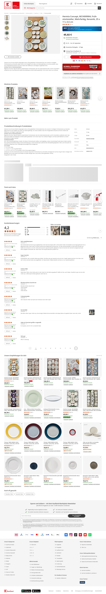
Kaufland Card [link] (59, 550)
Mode (7, 561)
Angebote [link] (58, 544)
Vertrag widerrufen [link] (36, 572)
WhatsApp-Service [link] (60, 569)
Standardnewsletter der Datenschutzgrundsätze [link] (32, 520)
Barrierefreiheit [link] (98, 591)
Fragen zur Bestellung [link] (36, 567)
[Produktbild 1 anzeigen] (7, 17)
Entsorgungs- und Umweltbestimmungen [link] (84, 591)
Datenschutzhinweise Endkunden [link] (90, 561)
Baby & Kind (9, 555)
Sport (7, 566)
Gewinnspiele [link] (59, 561)
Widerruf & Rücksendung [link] (37, 570)
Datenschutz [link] (66, 591)
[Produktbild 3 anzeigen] (7, 28)
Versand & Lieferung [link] (36, 578)
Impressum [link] (51, 591)
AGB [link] (72, 591)
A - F (32, 547)
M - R (32, 553)
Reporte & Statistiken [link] (87, 544)
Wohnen (8, 558)
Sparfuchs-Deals (10, 544)
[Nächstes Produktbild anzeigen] (100, 230)
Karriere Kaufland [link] (86, 570)
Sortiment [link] (58, 553)
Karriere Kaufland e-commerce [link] (89, 573)
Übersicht (33, 544)
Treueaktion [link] (59, 558)
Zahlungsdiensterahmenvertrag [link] (89, 556)
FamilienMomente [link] (60, 566)
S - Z (32, 555)
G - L (32, 550)
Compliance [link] (58, 591)
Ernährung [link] (59, 564)
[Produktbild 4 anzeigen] (7, 33)
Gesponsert (6, 100)
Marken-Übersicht (10, 575)
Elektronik (8, 547)
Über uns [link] (84, 547)
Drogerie (8, 564)
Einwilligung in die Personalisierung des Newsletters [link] (32, 525)
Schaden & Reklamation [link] (37, 575)
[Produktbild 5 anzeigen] (7, 38)
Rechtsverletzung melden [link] (37, 581)
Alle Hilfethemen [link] (35, 564)
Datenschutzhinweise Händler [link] (89, 559)
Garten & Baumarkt (10, 550)
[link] (43, 4)
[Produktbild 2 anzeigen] (7, 22)
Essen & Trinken (10, 572)
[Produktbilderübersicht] (6, 34)
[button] (36, 227)
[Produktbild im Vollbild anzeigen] (35, 34)
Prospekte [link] (58, 547)
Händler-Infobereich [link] (61, 578)
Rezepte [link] (58, 555)
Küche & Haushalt (10, 553)
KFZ (7, 569)
